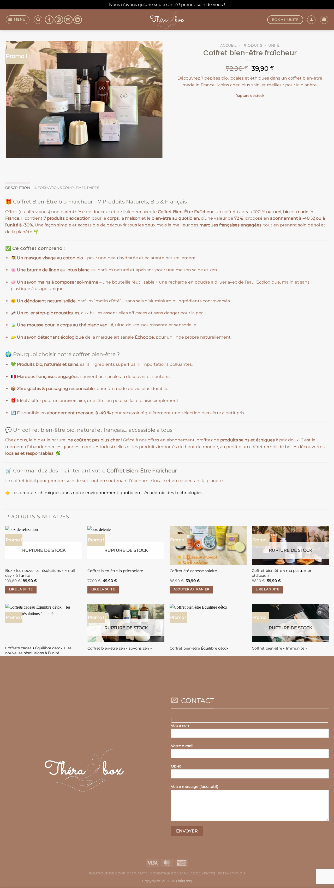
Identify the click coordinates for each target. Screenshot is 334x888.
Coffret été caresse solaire (193, 570)
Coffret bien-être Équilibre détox (199, 648)
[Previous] (10, 163)
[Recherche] (38, 19)
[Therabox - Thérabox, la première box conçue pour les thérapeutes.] (167, 19)
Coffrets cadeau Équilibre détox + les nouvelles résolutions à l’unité (38, 650)
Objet (176, 766)
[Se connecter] (311, 19)
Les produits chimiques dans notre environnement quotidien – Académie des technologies (106, 492)
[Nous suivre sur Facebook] (49, 19)
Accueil (228, 45)
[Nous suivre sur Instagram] (59, 19)
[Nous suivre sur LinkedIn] (77, 19)
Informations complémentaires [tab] (66, 188)
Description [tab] (17, 188)
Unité (273, 45)
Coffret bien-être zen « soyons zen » (119, 648)
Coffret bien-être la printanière (115, 570)
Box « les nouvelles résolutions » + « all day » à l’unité (40, 573)
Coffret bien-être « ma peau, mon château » (282, 573)
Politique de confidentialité (118, 873)
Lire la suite (21, 589)
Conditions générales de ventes (182, 873)
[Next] (25, 163)
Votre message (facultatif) (194, 786)
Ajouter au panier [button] (192, 589)
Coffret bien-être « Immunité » (279, 648)
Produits (252, 45)
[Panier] (324, 20)
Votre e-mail (182, 745)
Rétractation (231, 873)
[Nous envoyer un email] (68, 19)
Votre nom (180, 725)
